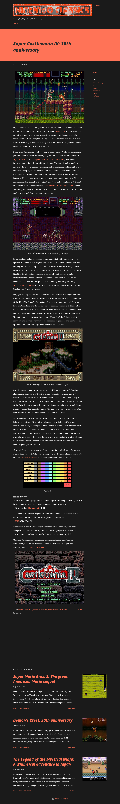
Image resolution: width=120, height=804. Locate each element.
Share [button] (95, 72)
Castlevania (60, 131)
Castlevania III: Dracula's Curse (59, 185)
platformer (96, 96)
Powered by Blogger (61, 799)
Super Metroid (19, 159)
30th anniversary (98, 83)
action (95, 88)
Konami (95, 93)
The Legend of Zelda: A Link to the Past (47, 159)
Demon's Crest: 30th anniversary (42, 720)
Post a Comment (25, 708)
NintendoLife (34, 508)
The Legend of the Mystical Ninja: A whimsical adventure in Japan (43, 762)
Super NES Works (36, 547)
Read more (71, 708)
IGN (17, 521)
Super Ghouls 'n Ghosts (23, 285)
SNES (94, 99)
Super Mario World (29, 457)
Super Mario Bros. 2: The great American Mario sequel (40, 679)
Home (16, 23)
